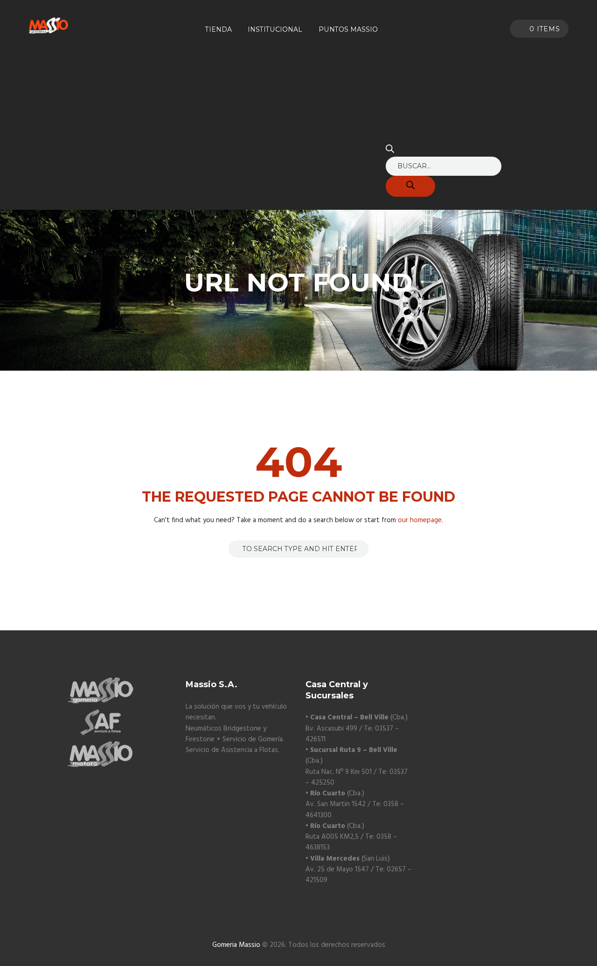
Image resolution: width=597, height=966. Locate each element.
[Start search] (235, 548)
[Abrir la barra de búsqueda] (390, 151)
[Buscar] (410, 186)
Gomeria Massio (236, 945)
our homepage (420, 520)
